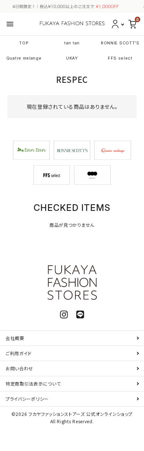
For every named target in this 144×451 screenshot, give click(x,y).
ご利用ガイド (19, 353)
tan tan (72, 43)
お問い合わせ (19, 368)
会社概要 (15, 338)
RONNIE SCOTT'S (120, 43)
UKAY (72, 58)
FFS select (120, 58)
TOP (23, 43)
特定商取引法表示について (33, 383)
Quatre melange (24, 58)
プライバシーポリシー (27, 399)
